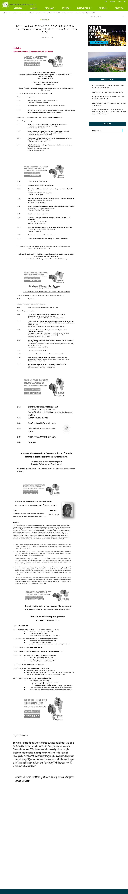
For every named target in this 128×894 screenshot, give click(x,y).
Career (33, 8)
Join (105, 1)
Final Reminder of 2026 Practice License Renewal (108, 92)
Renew (112, 1)
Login (119, 1)
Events (65, 8)
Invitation (17, 48)
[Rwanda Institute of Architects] (5, 8)
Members (18, 8)
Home (5, 13)
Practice (102, 8)
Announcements (18, 13)
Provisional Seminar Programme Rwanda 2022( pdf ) (33, 51)
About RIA (119, 8)
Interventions (83, 8)
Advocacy (49, 8)
